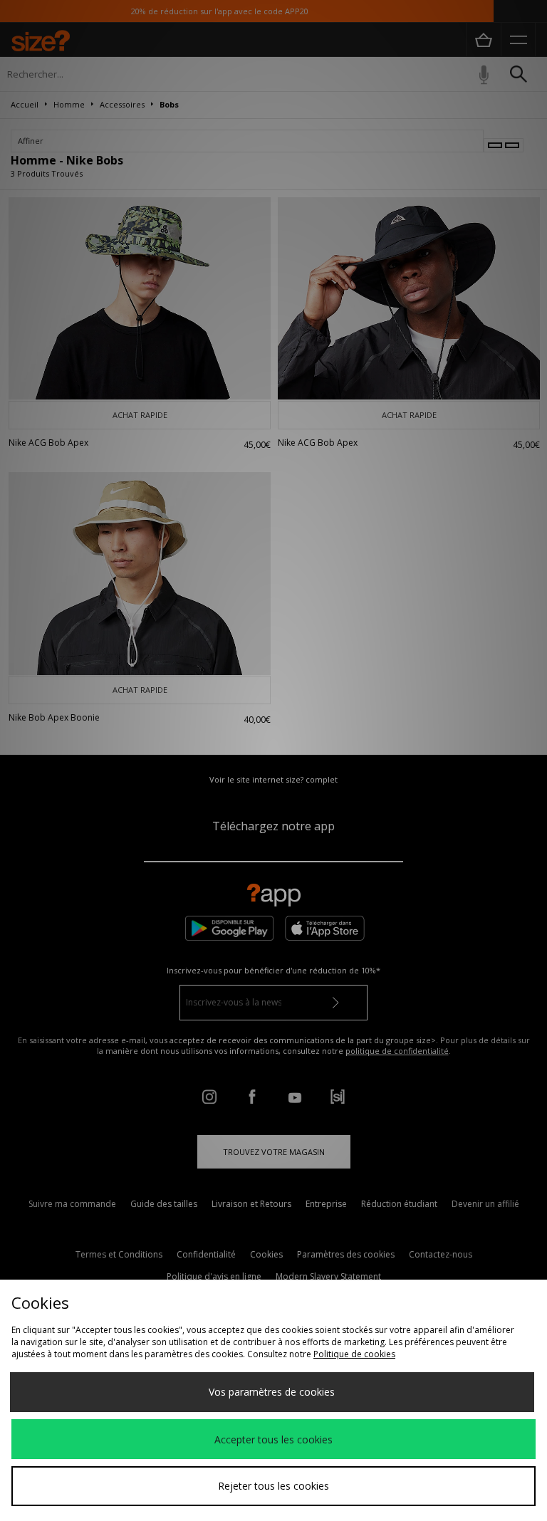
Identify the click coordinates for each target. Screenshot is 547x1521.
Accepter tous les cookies (273, 1439)
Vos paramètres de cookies (272, 1392)
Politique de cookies (354, 1354)
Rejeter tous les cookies (273, 1486)
